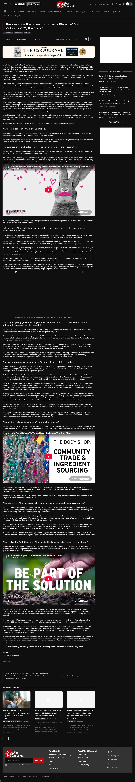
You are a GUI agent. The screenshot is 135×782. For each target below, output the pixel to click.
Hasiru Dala (44, 673)
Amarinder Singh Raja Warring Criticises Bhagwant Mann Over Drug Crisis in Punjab (115, 113)
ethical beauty (34, 673)
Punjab (101, 117)
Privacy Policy (26, 765)
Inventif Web (54, 776)
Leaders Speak (18, 32)
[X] (123, 4)
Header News (71, 721)
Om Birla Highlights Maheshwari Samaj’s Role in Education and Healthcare (114, 102)
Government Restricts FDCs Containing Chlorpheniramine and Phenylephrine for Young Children (115, 89)
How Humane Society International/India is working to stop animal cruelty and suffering (16, 714)
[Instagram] (116, 4)
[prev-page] (4, 738)
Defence (101, 81)
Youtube (114, 767)
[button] (10, 4)
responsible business (27, 676)
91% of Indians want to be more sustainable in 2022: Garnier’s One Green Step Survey (48, 713)
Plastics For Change (11, 676)
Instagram (115, 756)
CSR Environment (8, 32)
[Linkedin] (120, 4)
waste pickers (21, 678)
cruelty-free (24, 673)
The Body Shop (10, 678)
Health (101, 95)
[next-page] (7, 738)
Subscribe (6, 661)
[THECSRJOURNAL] (65, 4)
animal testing (14, 673)
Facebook (114, 752)
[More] (90, 39)
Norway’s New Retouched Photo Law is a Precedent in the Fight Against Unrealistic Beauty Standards (80, 714)
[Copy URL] (72, 676)
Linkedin (114, 760)
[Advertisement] (116, 50)
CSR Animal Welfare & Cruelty (11, 721)
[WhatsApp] (77, 676)
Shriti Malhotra (40, 676)
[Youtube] (108, 767)
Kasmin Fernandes (21, 39)
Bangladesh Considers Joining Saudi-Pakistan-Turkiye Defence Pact (113, 77)
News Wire (27, 32)
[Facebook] (112, 4)
